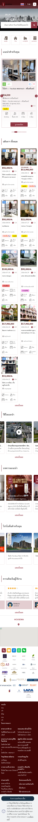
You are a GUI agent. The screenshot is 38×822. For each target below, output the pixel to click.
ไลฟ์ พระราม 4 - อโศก (24, 735)
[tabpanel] (19, 93)
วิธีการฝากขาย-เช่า (24, 792)
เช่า (2, 711)
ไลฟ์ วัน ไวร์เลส (5, 763)
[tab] (12, 132)
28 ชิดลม (4, 760)
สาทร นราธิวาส (6, 729)
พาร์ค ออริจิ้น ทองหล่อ (24, 742)
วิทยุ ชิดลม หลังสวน (7, 757)
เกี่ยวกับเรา (22, 788)
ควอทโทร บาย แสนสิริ (24, 750)
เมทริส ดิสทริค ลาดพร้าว (25, 772)
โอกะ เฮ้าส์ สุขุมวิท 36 (24, 748)
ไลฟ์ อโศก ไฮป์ (5, 744)
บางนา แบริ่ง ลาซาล (8, 767)
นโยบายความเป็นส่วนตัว (26, 784)
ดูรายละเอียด (19, 124)
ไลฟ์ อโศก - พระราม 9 (7, 753)
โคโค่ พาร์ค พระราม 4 (24, 732)
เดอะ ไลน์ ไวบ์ (22, 775)
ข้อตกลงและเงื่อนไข (25, 780)
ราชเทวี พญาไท (23, 757)
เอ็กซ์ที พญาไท (22, 760)
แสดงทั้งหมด (19, 405)
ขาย (2, 708)
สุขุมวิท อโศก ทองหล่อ (25, 739)
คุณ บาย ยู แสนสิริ (23, 745)
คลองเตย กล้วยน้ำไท (24, 729)
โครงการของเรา (6, 723)
